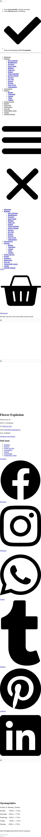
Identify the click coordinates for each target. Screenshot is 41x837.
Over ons (7, 109)
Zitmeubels (11, 94)
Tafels (10, 98)
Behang (10, 92)
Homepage (7, 57)
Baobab (10, 72)
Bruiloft (6, 103)
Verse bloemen (13, 61)
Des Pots (11, 79)
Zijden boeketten (13, 74)
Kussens (11, 78)
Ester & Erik (12, 85)
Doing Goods (12, 66)
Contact (6, 112)
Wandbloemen (12, 63)
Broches (10, 83)
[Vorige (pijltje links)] (1, 836)
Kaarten (10, 81)
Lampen (10, 96)
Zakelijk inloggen (9, 114)
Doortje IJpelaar (13, 76)
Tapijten (10, 100)
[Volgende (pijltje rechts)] (3, 836)
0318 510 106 (7, 426)
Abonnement (8, 107)
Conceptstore (8, 89)
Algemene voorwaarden (7, 436)
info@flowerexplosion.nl (12, 430)
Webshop (7, 59)
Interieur (6, 90)
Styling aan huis (9, 102)
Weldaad (11, 68)
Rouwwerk (7, 105)
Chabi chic (11, 70)
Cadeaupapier (12, 87)
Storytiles (11, 64)
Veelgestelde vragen (10, 111)
